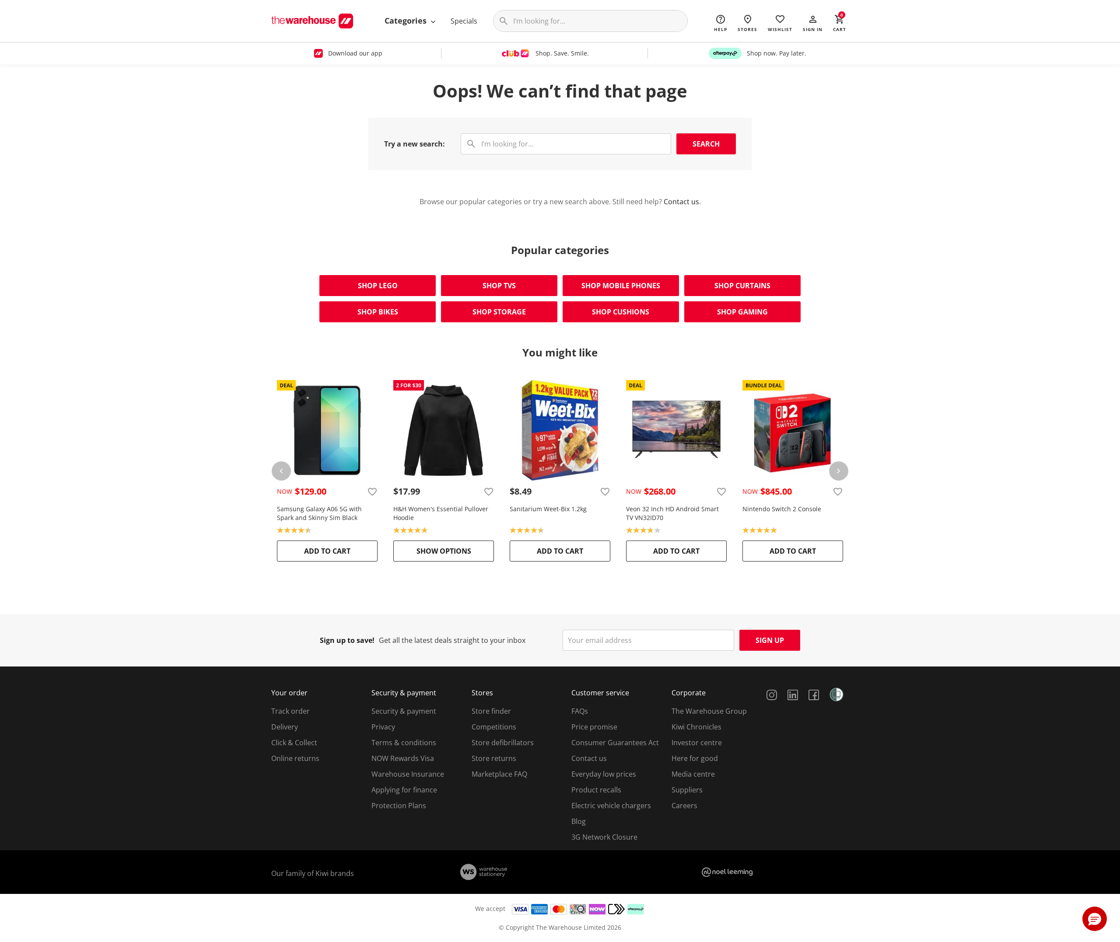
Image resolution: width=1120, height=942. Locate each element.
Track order (290, 711)
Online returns (295, 758)
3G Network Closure (604, 837)
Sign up (770, 640)
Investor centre (697, 742)
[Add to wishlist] (372, 491)
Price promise (594, 727)
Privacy (383, 727)
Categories (407, 20)
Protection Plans (398, 805)
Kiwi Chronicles (696, 727)
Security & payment (403, 711)
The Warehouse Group (709, 711)
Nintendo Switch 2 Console (781, 509)
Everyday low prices (603, 774)
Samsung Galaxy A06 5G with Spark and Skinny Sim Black (319, 513)
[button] (812, 22)
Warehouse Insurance (407, 774)
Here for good (695, 758)
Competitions (494, 727)
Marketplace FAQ (499, 774)
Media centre (693, 774)
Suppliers (687, 790)
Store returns (494, 758)
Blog (578, 821)
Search (706, 144)
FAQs (579, 711)
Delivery (284, 727)
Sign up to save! (347, 640)
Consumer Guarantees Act (615, 742)
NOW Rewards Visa (402, 758)
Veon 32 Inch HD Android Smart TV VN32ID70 (672, 513)
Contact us (681, 201)
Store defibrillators (503, 742)
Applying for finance (404, 790)
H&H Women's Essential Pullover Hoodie (440, 513)
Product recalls (596, 790)
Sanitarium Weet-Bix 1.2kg (548, 509)
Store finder (491, 711)
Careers (684, 805)
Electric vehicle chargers (611, 805)
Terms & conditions (403, 742)
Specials (464, 21)
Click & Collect (294, 742)
